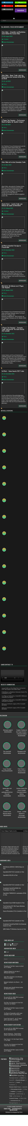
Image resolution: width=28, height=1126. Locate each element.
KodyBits (19, 1091)
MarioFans (12, 1082)
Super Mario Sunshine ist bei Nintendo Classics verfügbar (13, 977)
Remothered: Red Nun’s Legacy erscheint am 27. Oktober (14, 966)
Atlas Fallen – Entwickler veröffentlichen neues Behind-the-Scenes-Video (13, 33)
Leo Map (4, 696)
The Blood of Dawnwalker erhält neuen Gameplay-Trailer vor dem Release (13, 1013)
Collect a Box (23, 1098)
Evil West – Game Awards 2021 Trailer (13, 371)
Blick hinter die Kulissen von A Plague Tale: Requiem (12, 287)
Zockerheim (12, 1093)
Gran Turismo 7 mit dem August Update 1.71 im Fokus (13, 1039)
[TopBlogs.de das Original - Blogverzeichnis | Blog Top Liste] (18, 1072)
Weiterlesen (22, 70)
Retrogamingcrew (13, 1102)
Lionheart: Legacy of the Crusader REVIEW (13, 704)
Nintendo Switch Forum (15, 1087)
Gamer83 (11, 1080)
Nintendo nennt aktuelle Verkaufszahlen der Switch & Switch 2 (13, 988)
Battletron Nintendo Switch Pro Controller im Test (14, 692)
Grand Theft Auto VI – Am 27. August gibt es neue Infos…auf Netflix (13, 1019)
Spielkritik (25, 1087)
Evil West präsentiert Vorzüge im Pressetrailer (11, 246)
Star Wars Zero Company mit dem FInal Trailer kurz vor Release (13, 1003)
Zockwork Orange (13, 1098)
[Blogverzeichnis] (14, 1061)
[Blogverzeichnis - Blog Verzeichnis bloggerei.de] (18, 1059)
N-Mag (25, 1089)
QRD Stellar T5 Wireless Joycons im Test (14, 929)
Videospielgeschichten (16, 1089)
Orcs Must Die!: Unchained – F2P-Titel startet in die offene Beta (14, 688)
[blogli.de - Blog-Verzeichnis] (17, 1063)
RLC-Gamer (17, 1096)
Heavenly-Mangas (20, 1080)
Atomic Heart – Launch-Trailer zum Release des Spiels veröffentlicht (12, 205)
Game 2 (22, 1077)
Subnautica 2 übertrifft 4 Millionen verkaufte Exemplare (14, 696)
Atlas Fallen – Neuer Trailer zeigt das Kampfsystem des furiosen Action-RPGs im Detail (13, 77)
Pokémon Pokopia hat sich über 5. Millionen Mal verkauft (12, 972)
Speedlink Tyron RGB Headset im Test (13, 903)
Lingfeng (4, 700)
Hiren (20, 1112)
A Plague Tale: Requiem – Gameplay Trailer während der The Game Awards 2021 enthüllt (13, 329)
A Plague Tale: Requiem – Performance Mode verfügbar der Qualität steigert (13, 121)
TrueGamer (12, 1084)
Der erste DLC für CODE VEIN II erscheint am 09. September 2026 (13, 997)
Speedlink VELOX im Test (10, 875)
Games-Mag (21, 1075)
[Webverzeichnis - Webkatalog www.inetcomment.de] (18, 1066)
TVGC (10, 1096)
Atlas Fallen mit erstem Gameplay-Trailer (14, 162)
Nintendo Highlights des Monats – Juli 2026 (13, 982)
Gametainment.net (15, 1100)
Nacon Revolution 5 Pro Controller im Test (14, 911)
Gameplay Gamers (14, 1077)
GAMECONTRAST (16, 1106)
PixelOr (18, 1082)
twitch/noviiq (20, 1093)
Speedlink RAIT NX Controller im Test (13, 872)
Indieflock (13, 1091)
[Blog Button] (13, 1075)
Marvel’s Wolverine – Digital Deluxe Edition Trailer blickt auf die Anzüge (12, 1034)
